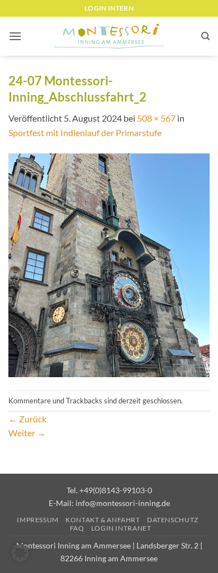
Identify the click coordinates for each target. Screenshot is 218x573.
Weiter (27, 432)
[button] (15, 36)
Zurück (27, 418)
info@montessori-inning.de (122, 503)
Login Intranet (121, 528)
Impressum (38, 520)
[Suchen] (205, 36)
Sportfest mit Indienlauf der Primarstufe (85, 132)
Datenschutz (172, 520)
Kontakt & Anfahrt (102, 520)
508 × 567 (156, 118)
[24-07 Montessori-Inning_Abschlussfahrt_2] (109, 264)
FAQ (77, 528)
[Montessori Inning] (109, 36)
